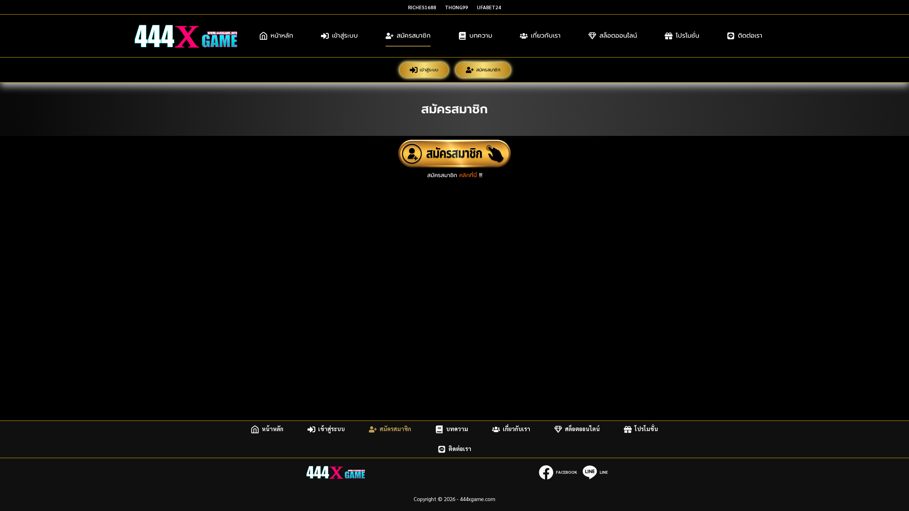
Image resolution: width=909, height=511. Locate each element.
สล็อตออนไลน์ (618, 35)
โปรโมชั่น (687, 35)
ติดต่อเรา (750, 35)
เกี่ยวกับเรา (546, 35)
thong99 (456, 7)
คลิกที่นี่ (468, 175)
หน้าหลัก (282, 35)
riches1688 (422, 7)
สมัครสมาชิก (414, 35)
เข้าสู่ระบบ (345, 35)
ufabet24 (489, 7)
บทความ (480, 35)
